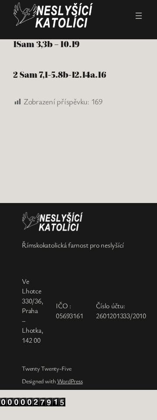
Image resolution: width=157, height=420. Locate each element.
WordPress (70, 381)
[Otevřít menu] (138, 15)
